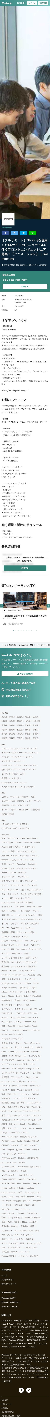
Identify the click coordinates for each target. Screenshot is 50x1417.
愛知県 (20, 721)
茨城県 (20, 717)
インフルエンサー (9, 1175)
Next (20, 1026)
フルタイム (35, 1107)
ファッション (31, 962)
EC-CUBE (31, 1179)
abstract (12, 1192)
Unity (4, 996)
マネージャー (26, 1235)
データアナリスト (15, 1218)
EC (25, 1056)
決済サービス (7, 1239)
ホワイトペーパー (9, 877)
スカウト (19, 898)
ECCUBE (5, 1184)
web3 (39, 1196)
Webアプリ (21, 1013)
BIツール (30, 1081)
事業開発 (5, 932)
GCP (3, 1026)
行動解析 (5, 1145)
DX (18, 949)
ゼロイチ (11, 1081)
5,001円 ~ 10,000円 (9, 828)
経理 (23, 1196)
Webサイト (6, 1098)
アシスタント (30, 881)
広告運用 (33, 855)
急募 (33, 797)
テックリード (30, 979)
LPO (3, 1107)
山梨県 (4, 738)
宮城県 (12, 738)
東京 (13, 1184)
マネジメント (7, 1009)
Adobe (4, 992)
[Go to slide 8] (31, 630)
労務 (17, 847)
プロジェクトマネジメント (12, 1039)
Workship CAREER (9, 1306)
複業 (16, 1107)
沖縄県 (12, 730)
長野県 (35, 734)
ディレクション (8, 868)
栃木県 (35, 730)
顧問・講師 (6, 770)
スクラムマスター (15, 979)
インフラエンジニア (10, 774)
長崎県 (20, 734)
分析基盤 (5, 1252)
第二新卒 (20, 1103)
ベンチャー (29, 928)
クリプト (26, 1201)
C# (31, 1009)
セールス (29, 757)
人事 (22, 774)
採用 (11, 898)
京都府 (12, 725)
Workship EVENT (9, 1298)
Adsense (13, 1188)
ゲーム (23, 1132)
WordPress (31, 838)
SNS (3, 894)
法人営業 (37, 894)
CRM (23, 949)
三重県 (20, 738)
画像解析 (35, 1141)
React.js (5, 1030)
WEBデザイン (16, 928)
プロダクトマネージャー (11, 1043)
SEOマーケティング (10, 1243)
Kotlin (19, 1141)
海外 (16, 1047)
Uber (26, 941)
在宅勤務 (28, 1090)
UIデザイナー (32, 1213)
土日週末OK (24, 810)
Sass (28, 1077)
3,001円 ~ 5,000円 (19, 824)
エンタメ (5, 1017)
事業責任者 (6, 1120)
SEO (32, 851)
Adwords (5, 1069)
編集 (22, 890)
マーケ (4, 898)
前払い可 (25, 797)
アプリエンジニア (9, 1158)
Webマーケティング (10, 855)
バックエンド (13, 911)
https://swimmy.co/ (20, 391)
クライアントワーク (10, 881)
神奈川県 (36, 721)
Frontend (25, 1030)
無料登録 (43, 3)
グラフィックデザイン (10, 1086)
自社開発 (21, 1081)
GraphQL (11, 1026)
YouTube (30, 1188)
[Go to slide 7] (28, 630)
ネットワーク (11, 1162)
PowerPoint (23, 1167)
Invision (37, 843)
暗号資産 (17, 1201)
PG (16, 1231)
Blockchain (37, 1201)
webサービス (7, 1111)
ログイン (32, 3)
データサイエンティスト (29, 753)
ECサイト (13, 1124)
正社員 (8, 1205)
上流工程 (32, 1222)
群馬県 (27, 734)
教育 (34, 992)
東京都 (4, 717)
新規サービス (31, 958)
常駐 (3, 1128)
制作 (3, 1150)
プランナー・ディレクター (12, 757)
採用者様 (20, 3)
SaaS (35, 983)
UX (7, 928)
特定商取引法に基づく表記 (11, 1416)
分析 (39, 1120)
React (34, 1026)
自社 (3, 1094)
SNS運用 (31, 1120)
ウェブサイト (25, 1073)
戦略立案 (29, 1239)
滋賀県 (4, 730)
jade (11, 1196)
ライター (5, 851)
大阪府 (12, 717)
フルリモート (35, 941)
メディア (24, 924)
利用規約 (5, 1408)
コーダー (25, 1052)
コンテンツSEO (33, 1103)
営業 (40, 915)
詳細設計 (23, 1231)
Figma (10, 843)
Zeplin (4, 847)
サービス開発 (13, 1171)
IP (2, 1205)
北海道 (27, 725)
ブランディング (34, 949)
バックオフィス (27, 847)
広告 (32, 932)
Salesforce (16, 975)
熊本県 (27, 738)
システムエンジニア (21, 1205)
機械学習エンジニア (28, 1137)
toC (3, 1022)
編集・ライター (30, 765)
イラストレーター (16, 992)
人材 (39, 919)
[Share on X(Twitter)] (14, 233)
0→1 (3, 1081)
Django (11, 996)
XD (21, 881)
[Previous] (1, 606)
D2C (3, 1171)
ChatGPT (34, 1256)
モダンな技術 (35, 996)
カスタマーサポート (10, 988)
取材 (13, 851)
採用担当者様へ (8, 1280)
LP (38, 1069)
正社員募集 (35, 810)
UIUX (40, 907)
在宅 (9, 1094)
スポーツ (16, 1098)
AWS (9, 838)
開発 (39, 1073)
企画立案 (5, 915)
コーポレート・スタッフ (11, 765)
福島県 (27, 730)
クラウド (14, 924)
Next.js (26, 1026)
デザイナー (6, 753)
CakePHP (35, 1052)
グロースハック (32, 1060)
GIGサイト (6, 1321)
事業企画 (5, 966)
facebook (5, 860)
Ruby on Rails (22, 996)
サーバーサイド (8, 1005)
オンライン (19, 1239)
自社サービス (26, 894)
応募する (25, 568)
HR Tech (16, 937)
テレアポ (5, 953)
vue (36, 1090)
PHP (3, 838)
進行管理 (5, 1077)
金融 (13, 1141)
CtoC (24, 937)
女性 (3, 1247)
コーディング (14, 1052)
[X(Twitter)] (28, 1390)
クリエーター (22, 932)
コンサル (35, 1030)
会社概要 (5, 1400)
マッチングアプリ (30, 1247)
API (15, 1115)
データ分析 (6, 1064)
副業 (11, 847)
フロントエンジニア (31, 1111)
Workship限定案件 (9, 1256)
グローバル (24, 988)
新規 (13, 1103)
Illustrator (31, 864)
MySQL (18, 1056)
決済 (3, 1115)
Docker (17, 838)
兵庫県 (12, 721)
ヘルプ (4, 1275)
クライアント (24, 1115)
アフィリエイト (17, 1077)
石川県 (35, 738)
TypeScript (15, 1030)
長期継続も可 (7, 1000)
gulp (33, 1192)
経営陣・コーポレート (10, 778)
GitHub (27, 1150)
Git (12, 885)
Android (12, 1034)
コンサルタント (17, 962)
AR (40, 1009)
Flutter (4, 1034)
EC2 (3, 890)
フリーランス (13, 894)
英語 (32, 1226)
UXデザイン (31, 915)
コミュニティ (23, 1094)
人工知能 (31, 975)
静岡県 (20, 725)
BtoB (26, 945)
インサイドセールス (10, 919)
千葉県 (4, 725)
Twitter (21, 1188)
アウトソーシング (9, 1154)
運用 (3, 911)
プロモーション (21, 1009)
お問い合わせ (6, 1404)
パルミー (35, 1115)
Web (32, 1043)
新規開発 (5, 1103)
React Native (33, 1124)
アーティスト (32, 1017)
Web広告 (24, 855)
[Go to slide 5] (23, 630)
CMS (4, 843)
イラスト (20, 1005)
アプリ (27, 898)
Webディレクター (9, 873)
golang (4, 1192)
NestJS (21, 1179)
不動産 (23, 1171)
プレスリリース (29, 1098)
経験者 (4, 1124)
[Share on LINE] (32, 233)
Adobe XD (27, 843)
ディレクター (7, 907)
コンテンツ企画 (8, 949)
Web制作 (35, 1094)
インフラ (5, 924)
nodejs (39, 1128)
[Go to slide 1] (13, 630)
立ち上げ (34, 924)
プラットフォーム (27, 919)
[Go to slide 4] (20, 630)
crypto (8, 1201)
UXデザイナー (7, 1209)
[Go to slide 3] (18, 630)
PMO (10, 1222)
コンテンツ (6, 937)
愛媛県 (35, 725)
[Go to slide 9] (33, 630)
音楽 (28, 992)
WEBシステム (7, 1235)
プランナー (19, 907)
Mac (19, 1184)
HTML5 (39, 1047)
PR (3, 928)
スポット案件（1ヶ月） (20, 805)
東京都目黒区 (9, 265)
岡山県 (12, 734)
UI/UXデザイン (33, 1158)
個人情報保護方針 (8, 1412)
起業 (39, 975)
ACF (20, 1192)
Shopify (23, 1124)
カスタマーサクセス (10, 787)
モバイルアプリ (14, 1247)
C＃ (16, 1235)
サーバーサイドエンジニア (12, 958)
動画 (13, 932)
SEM (32, 1064)
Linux (38, 1043)
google (4, 1188)
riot (38, 1192)
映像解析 (14, 1145)
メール (35, 1077)
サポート (5, 885)
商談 (22, 1243)
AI (24, 975)
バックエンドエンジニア (11, 748)
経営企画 (5, 962)
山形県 (27, 721)
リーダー (35, 1184)
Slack (31, 860)
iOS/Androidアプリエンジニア (14, 782)
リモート (35, 911)
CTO (3, 979)
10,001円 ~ (24, 828)
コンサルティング (26, 971)
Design (4, 1132)
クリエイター (13, 1128)
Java (9, 1115)
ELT (27, 1252)
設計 (37, 1231)
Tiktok (24, 1222)
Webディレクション (10, 1137)
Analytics (20, 1060)
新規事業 (20, 801)
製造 (31, 1231)
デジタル (13, 971)
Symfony (21, 1154)
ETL (21, 1252)
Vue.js (32, 1000)
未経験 (4, 1056)
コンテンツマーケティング (12, 902)
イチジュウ (23, 1256)
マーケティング (30, 748)
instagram (30, 1069)
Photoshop (21, 864)
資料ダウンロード (9, 1284)
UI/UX (25, 1000)
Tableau (37, 1218)
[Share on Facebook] (5, 233)
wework (17, 1111)
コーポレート (16, 953)
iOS (29, 1013)
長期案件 (5, 805)
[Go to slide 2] (15, 630)
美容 (32, 1167)
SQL (38, 1167)
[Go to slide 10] (36, 630)
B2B (11, 1056)
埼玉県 (27, 717)
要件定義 (5, 1226)
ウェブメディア (8, 1060)
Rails (10, 1107)
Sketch (18, 843)
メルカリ (17, 1022)
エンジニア (25, 911)
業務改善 (35, 1150)
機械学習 (31, 966)
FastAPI (28, 1218)
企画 (20, 1034)
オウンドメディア (34, 890)
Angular (11, 1150)
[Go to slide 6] (25, 630)
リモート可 (14, 797)
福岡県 (4, 721)
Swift (35, 1013)
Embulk (14, 1252)
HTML (9, 890)
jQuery (19, 1150)
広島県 (35, 717)
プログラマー (7, 1231)
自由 (13, 1090)
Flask (4, 1218)
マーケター (30, 907)
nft (3, 1201)
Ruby (13, 1017)
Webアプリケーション (31, 1086)
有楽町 (16, 1222)
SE (33, 1205)
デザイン (22, 873)
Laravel (34, 885)
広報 (15, 753)
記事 (28, 1005)
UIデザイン (22, 877)
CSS (16, 890)
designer (30, 1196)
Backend (21, 1017)
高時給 (17, 1000)
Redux (31, 1128)
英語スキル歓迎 (8, 814)
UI (25, 860)
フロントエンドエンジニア (23, 770)
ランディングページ (10, 1073)
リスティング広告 (20, 1064)
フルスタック (7, 1047)
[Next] (48, 606)
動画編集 (24, 1226)
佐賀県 (20, 730)
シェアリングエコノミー (11, 941)
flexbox (4, 1196)
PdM (25, 1043)
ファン (23, 1128)
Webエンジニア (19, 1120)
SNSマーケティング (29, 1145)
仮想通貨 (5, 1141)
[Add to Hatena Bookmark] (23, 233)
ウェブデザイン (34, 1056)
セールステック (8, 1213)
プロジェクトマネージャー (12, 761)
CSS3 (4, 1052)
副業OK (5, 797)
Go (34, 1022)
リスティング (16, 860)
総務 (26, 953)
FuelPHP (5, 1090)
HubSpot (27, 983)
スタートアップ (33, 801)
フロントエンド (8, 864)
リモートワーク (17, 915)
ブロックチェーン (25, 1175)
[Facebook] (21, 1390)
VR (35, 1009)
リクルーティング (33, 1243)
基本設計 (14, 1226)
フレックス (24, 1107)
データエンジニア (18, 966)
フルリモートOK (8, 801)
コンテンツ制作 (17, 1069)
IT (38, 945)
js (34, 1073)
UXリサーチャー (22, 1209)
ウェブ (20, 1090)
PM (23, 838)
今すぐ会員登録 (26, 674)
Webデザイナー (8, 1013)
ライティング (22, 851)
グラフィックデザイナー (26, 868)
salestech (20, 1213)
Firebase (27, 1022)
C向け (9, 1022)
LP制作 (22, 1162)
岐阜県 (4, 734)
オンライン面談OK (9, 810)
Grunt (26, 1192)
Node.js (21, 1158)
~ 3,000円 (5, 824)
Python (4, 971)
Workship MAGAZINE (10, 1302)
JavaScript (6, 975)
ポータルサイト (27, 1047)
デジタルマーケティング (11, 983)
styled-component (9, 1179)
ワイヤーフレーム (9, 1167)
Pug (17, 1196)
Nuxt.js (27, 1141)
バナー (19, 945)
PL (3, 1162)
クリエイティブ (8, 945)
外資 (33, 988)
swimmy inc (7, 227)
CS (15, 1094)
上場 (3, 1222)
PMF (32, 945)
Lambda (26, 1184)
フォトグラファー (27, 787)
